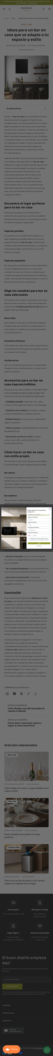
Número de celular (33, 532)
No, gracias (39, 545)
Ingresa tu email (32, 522)
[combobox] (30, 535)
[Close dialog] (50, 509)
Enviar (39, 543)
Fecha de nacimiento (33, 527)
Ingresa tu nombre (33, 517)
